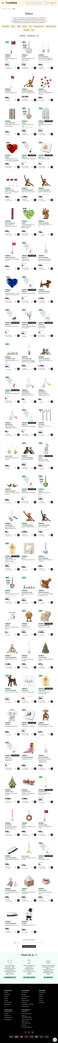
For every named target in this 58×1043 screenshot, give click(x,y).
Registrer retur (25, 1021)
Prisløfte (6, 1013)
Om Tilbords (25, 992)
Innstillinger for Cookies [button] (28, 1004)
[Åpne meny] (3, 3)
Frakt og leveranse (26, 1023)
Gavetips (6, 996)
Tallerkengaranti (8, 1017)
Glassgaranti (7, 1015)
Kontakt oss (25, 1011)
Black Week (7, 1004)
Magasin (6, 992)
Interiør (9, 8)
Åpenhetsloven (25, 1006)
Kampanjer (41, 1002)
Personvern (24, 1002)
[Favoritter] (15, 68)
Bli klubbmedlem (8, 1011)
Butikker (24, 994)
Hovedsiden (4, 8)
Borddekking (42, 992)
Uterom (41, 1000)
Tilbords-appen (25, 996)
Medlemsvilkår (7, 1019)
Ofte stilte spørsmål (26, 1013)
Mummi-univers (8, 1002)
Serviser (6, 1000)
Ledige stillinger (26, 1000)
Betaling (24, 1025)
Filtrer (21, 35)
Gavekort (41, 994)
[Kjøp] (18, 68)
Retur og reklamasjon (27, 1019)
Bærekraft (24, 998)
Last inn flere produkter (29, 946)
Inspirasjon (7, 994)
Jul (5, 1006)
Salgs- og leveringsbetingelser (27, 1016)
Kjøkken (41, 996)
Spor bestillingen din (27, 1027)
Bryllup (6, 998)
